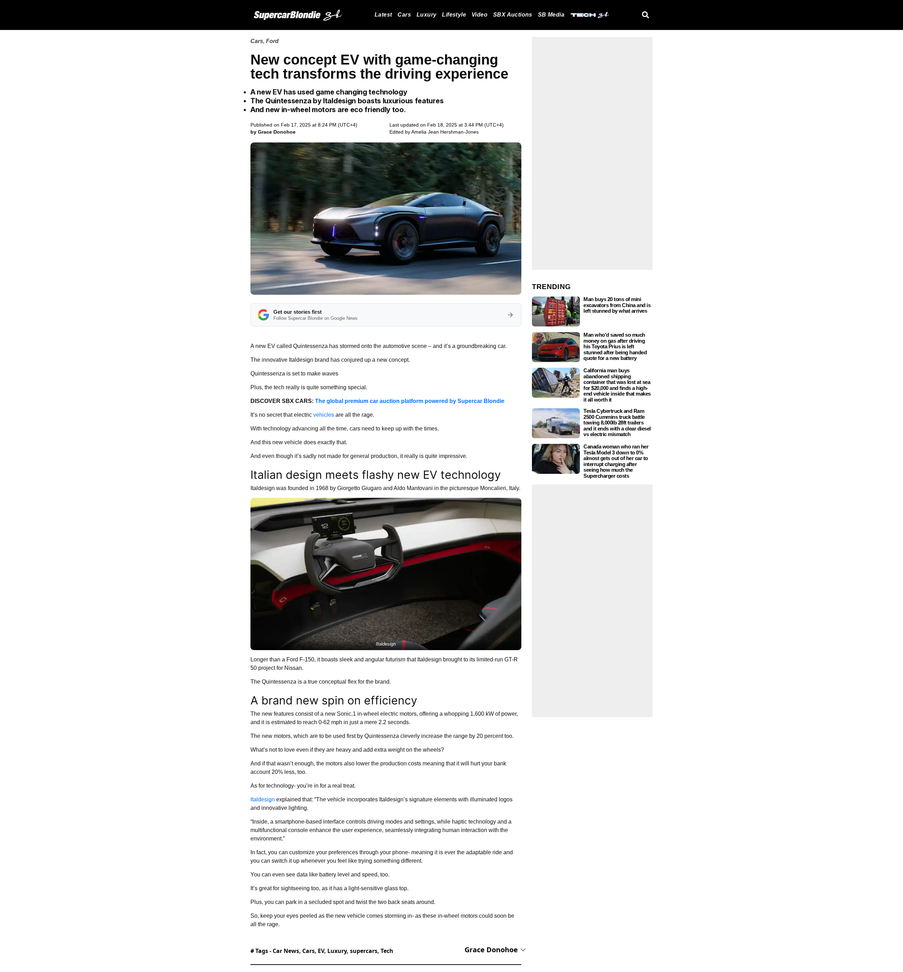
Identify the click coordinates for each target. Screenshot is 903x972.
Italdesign (262, 799)
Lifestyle (454, 15)
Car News (286, 951)
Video (479, 15)
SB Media (551, 15)
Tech (387, 951)
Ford (272, 41)
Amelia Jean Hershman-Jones (445, 132)
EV (321, 951)
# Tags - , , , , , (321, 951)
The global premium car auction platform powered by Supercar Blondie (409, 401)
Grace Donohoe (491, 949)
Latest (383, 15)
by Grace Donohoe (273, 132)
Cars (404, 15)
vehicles (323, 415)
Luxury (426, 15)
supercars (363, 951)
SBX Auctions (512, 15)
